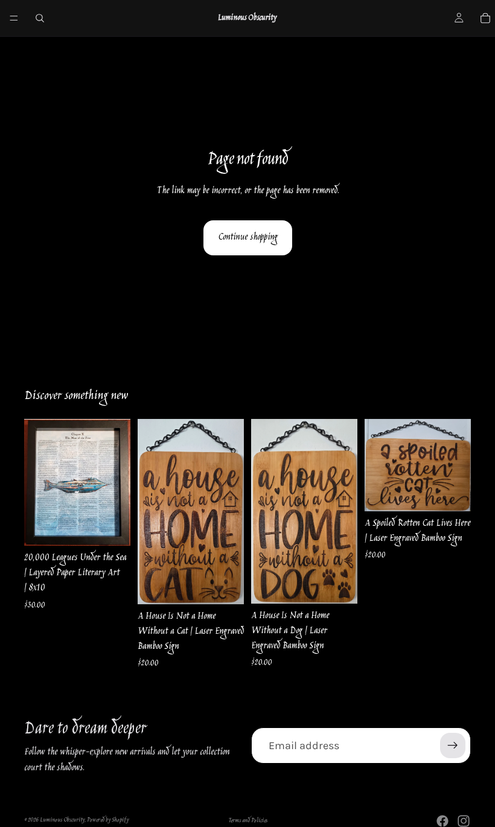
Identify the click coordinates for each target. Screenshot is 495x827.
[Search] (40, 18)
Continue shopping (248, 237)
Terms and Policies (247, 821)
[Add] (112, 527)
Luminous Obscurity (62, 820)
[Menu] (14, 18)
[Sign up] (452, 745)
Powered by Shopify (108, 820)
